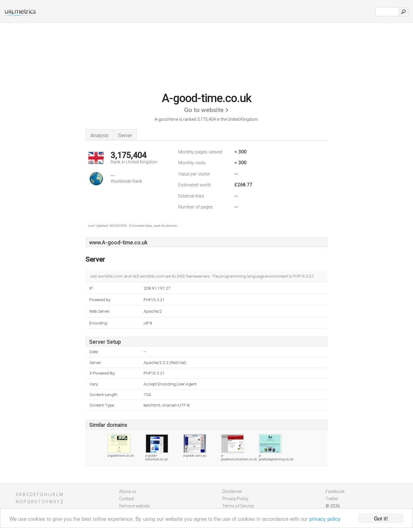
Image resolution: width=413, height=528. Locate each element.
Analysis (99, 135)
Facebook (335, 491)
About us (127, 491)
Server (125, 135)
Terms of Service (238, 506)
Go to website (204, 110)
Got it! (381, 518)
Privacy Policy (235, 498)
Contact (126, 498)
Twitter (332, 498)
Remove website (134, 506)
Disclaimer (232, 491)
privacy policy (325, 518)
